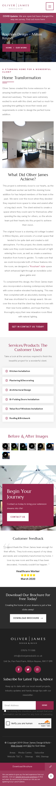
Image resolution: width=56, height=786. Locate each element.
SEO (29, 746)
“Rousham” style (37, 266)
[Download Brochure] (50, 766)
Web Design (17, 746)
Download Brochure (26, 618)
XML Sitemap (42, 756)
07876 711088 (28, 650)
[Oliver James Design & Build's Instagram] (37, 669)
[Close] (51, 776)
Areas (12, 752)
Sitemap (29, 756)
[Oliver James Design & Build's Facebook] (18, 669)
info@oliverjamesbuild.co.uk (28, 656)
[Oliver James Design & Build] (15, 6)
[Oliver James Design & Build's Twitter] (28, 669)
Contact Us (17, 517)
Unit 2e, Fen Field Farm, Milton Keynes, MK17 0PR (28, 661)
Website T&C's (14, 756)
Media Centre (25, 752)
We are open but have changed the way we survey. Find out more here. (28, 18)
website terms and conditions (26, 777)
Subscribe (39, 752)
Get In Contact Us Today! (28, 327)
